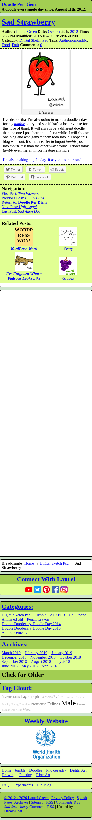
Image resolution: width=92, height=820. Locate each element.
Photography (56, 770)
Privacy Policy (62, 798)
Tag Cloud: (17, 688)
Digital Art (78, 770)
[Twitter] (37, 589)
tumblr (19, 124)
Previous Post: (24, 198)
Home (29, 563)
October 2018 (70, 657)
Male (68, 703)
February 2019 (36, 653)
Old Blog (44, 785)
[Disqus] (46, 357)
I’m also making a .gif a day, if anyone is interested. (42, 160)
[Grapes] (68, 274)
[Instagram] (64, 589)
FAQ (6, 785)
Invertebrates (11, 697)
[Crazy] (68, 244)
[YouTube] (28, 589)
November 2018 (43, 657)
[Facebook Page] (55, 589)
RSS (49, 802)
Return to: (24, 202)
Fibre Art (43, 775)
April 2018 (49, 666)
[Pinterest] (46, 589)
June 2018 (10, 666)
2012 (74, 31)
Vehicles (47, 697)
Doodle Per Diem (19, 4)
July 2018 (62, 661)
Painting (25, 775)
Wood (27, 709)
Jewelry (6, 704)
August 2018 (41, 661)
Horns (81, 704)
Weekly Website (46, 721)
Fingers (79, 697)
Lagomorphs (30, 696)
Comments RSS (68, 802)
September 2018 (14, 661)
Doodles (35, 770)
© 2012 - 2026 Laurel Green (26, 798)
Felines (53, 703)
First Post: (20, 193)
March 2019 (11, 653)
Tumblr (40, 615)
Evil (56, 697)
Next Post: (19, 207)
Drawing (8, 775)
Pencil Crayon (38, 619)
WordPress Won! (24, 235)
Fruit (15, 45)
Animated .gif (12, 619)
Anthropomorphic (73, 40)
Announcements (14, 633)
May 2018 (30, 666)
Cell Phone (77, 615)
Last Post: (21, 211)
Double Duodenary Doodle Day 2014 (31, 624)
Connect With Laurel (46, 579)
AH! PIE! (57, 615)
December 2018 (14, 657)
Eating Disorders (20, 704)
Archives (21, 802)
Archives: (15, 644)
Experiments (23, 785)
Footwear (16, 709)
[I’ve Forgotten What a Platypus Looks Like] (24, 269)
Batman (6, 709)
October (54, 31)
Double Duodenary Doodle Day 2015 (31, 628)
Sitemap (37, 802)
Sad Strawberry (28, 21)
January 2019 (61, 653)
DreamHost (13, 811)
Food (6, 45)
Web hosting (67, 697)
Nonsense (38, 704)
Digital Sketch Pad (33, 40)
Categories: (17, 606)
